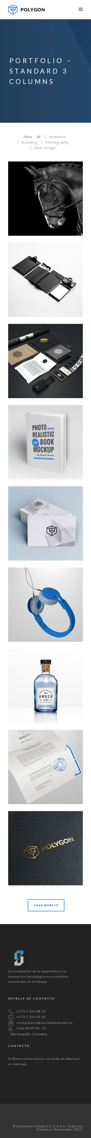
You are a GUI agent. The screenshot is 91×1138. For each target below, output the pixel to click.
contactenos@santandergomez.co (43, 1023)
